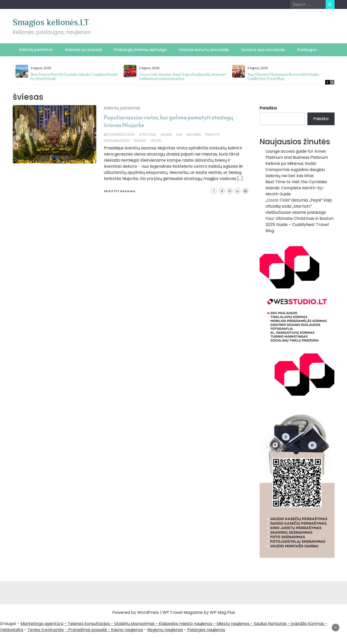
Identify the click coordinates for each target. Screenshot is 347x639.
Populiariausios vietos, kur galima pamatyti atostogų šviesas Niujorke (168, 121)
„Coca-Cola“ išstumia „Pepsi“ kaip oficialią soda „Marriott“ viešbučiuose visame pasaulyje (183, 76)
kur (179, 134)
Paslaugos (307, 49)
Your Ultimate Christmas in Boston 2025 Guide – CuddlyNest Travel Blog (283, 76)
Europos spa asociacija (263, 49)
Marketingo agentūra (42, 624)
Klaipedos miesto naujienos (185, 624)
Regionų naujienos (165, 630)
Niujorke (194, 134)
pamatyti (213, 134)
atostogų (147, 134)
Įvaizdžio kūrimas (307, 624)
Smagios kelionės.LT (51, 22)
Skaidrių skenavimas (134, 624)
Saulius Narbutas (270, 624)
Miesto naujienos (233, 624)
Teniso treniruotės (45, 630)
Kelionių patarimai (36, 49)
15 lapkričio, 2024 (121, 134)
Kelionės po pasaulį (83, 49)
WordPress (148, 612)
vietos (156, 140)
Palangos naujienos (206, 630)
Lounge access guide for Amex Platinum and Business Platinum (296, 154)
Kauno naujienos (127, 630)
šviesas (140, 140)
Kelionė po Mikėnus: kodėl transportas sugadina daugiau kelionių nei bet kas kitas (295, 170)
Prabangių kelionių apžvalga (140, 49)
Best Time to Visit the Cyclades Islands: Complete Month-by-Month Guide (74, 76)
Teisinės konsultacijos (89, 624)
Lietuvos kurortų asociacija (204, 49)
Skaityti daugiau (119, 191)
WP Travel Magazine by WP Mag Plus (198, 612)
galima (166, 134)
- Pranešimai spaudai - (88, 630)
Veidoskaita (11, 630)
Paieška (268, 108)
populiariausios (116, 140)
